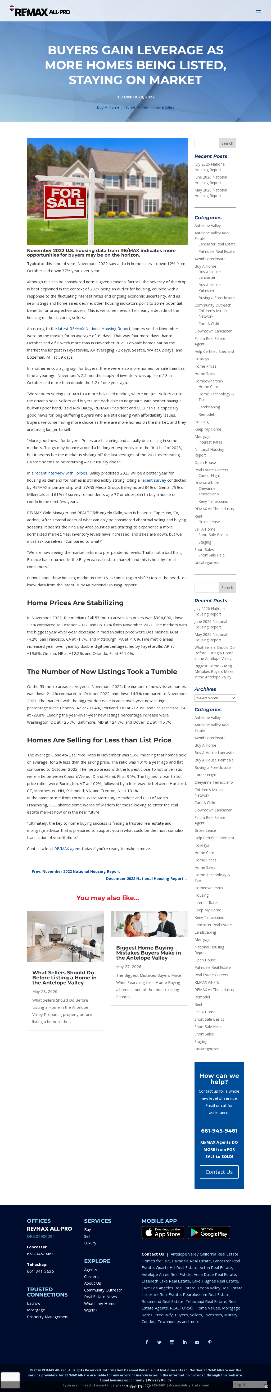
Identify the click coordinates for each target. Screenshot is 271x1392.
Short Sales (204, 549)
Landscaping (209, 406)
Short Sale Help (211, 555)
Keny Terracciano (213, 501)
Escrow (33, 1303)
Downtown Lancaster (213, 331)
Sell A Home (205, 529)
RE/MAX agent (67, 848)
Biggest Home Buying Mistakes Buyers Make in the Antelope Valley (148, 953)
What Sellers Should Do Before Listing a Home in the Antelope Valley (64, 978)
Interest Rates (210, 442)
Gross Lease (209, 521)
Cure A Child (208, 323)
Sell (87, 1236)
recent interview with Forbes (61, 473)
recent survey (153, 480)
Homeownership (209, 381)
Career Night (209, 475)
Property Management (48, 1316)
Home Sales (163, 107)
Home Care (208, 386)
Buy (87, 1229)
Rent (198, 516)
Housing (202, 421)
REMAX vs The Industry (214, 508)
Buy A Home (108, 107)
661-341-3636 (40, 1271)
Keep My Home (208, 429)
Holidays (202, 358)
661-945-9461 (40, 1253)
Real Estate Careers (211, 469)
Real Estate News (100, 1296)
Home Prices (136, 107)
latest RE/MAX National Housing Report (94, 328)
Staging (204, 542)
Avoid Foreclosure (210, 258)
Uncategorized (207, 562)
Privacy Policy (159, 1380)
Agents (90, 1269)
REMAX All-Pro (207, 482)
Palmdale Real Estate (216, 251)
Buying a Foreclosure (216, 297)
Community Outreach (213, 305)
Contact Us (219, 1171)
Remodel (206, 414)
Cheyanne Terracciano (214, 782)
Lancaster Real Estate (217, 244)
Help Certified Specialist (214, 351)
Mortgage (203, 436)
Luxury (90, 1242)
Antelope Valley (208, 225)
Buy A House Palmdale (214, 760)
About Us (92, 1283)
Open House (205, 462)
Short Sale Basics (213, 534)
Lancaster (37, 1246)
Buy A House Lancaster (215, 752)
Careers (91, 1276)
